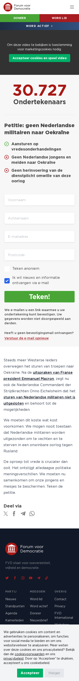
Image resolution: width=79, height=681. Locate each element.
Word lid (59, 18)
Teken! (39, 297)
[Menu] (71, 7)
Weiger (54, 673)
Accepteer (30, 673)
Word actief (37, 26)
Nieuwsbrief (39, 620)
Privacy (59, 606)
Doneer (20, 18)
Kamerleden (14, 620)
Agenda (11, 613)
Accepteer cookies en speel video (40, 58)
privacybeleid (13, 658)
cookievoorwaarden (30, 654)
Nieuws (10, 599)
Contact (60, 599)
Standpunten (15, 606)
